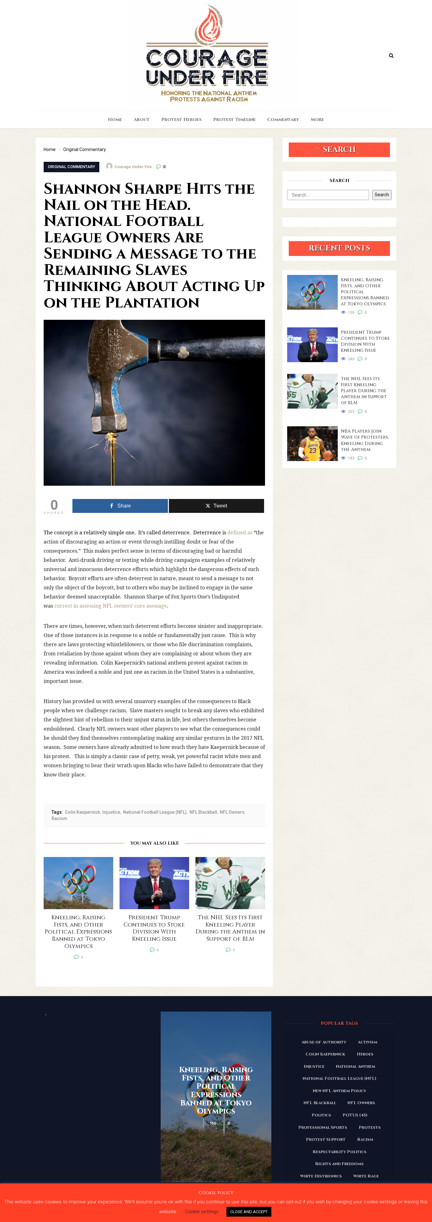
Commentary (283, 120)
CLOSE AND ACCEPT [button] (249, 1211)
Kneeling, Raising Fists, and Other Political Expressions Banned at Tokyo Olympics (365, 292)
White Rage (366, 1176)
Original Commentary (71, 166)
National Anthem (355, 1066)
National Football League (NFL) (155, 812)
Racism (59, 818)
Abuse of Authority (323, 1042)
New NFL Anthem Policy (339, 1091)
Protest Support (326, 1139)
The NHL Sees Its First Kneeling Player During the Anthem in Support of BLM (364, 391)
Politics (321, 1115)
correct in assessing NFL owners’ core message (110, 605)
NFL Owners (232, 812)
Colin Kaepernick (82, 812)
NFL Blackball (203, 812)
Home (115, 120)
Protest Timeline (234, 120)
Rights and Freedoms (339, 1164)
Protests (370, 1127)
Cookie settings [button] (202, 1211)
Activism (367, 1042)
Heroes (365, 1054)
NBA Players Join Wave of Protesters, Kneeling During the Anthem (365, 440)
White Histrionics (321, 1176)
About (142, 120)
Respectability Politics (339, 1152)
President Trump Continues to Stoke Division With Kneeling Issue (365, 341)
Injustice (111, 812)
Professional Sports (322, 1127)
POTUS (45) (355, 1115)
